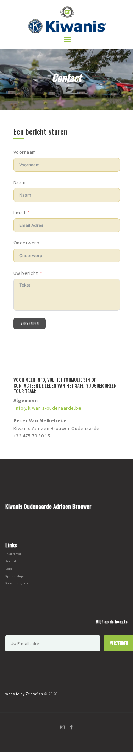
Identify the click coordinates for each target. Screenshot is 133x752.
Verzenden (30, 323)
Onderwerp (26, 242)
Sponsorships (14, 576)
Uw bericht (25, 273)
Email (19, 212)
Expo (8, 568)
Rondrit (10, 561)
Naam (19, 182)
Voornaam (24, 152)
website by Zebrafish (24, 693)
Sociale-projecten (18, 583)
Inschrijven (13, 553)
